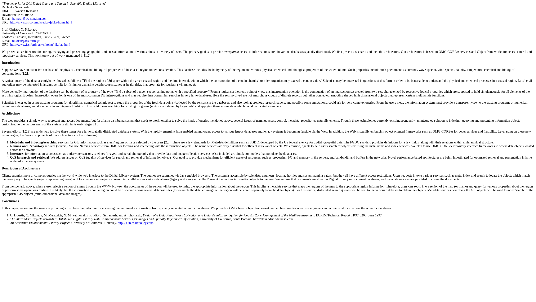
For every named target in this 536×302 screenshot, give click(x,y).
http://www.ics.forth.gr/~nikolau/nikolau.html (40, 44)
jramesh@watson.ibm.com (29, 18)
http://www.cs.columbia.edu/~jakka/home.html (41, 22)
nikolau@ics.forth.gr (25, 41)
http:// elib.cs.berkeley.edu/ (135, 223)
